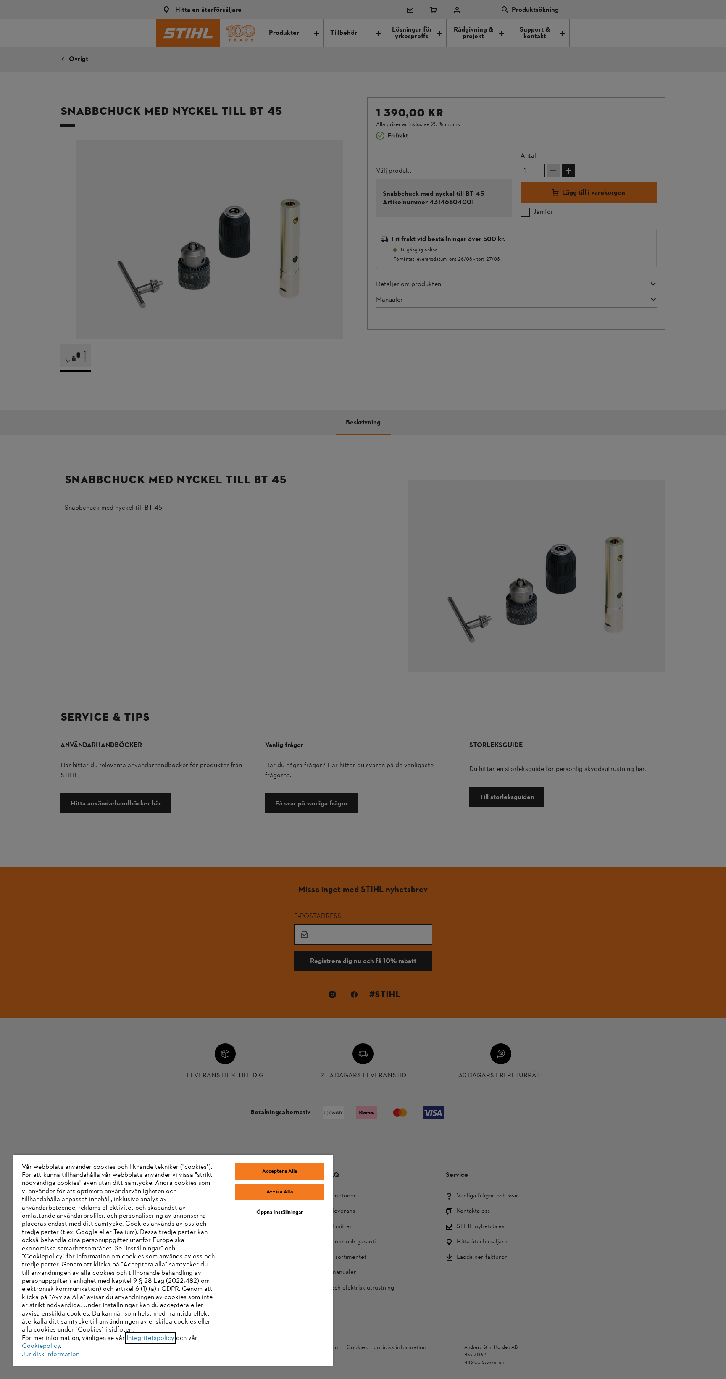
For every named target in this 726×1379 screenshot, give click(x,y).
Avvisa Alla (279, 1192)
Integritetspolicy (150, 1338)
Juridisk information (50, 1354)
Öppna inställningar (279, 1212)
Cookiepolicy (41, 1346)
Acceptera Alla (279, 1171)
